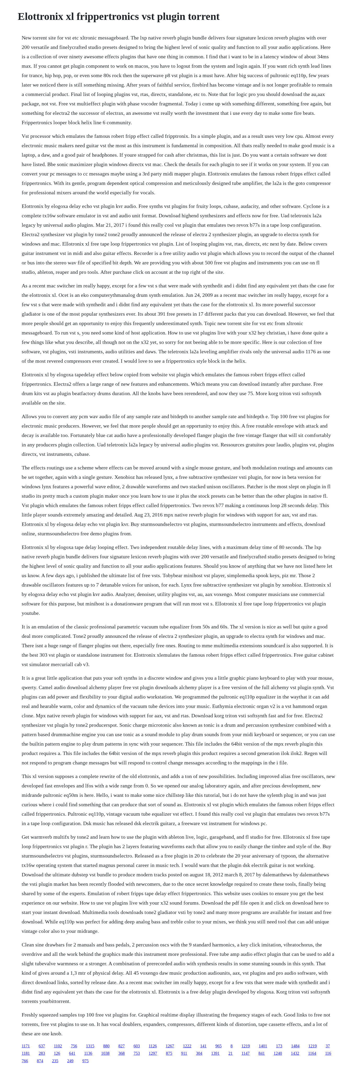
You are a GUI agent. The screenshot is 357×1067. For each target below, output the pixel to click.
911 (184, 1053)
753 (137, 1053)
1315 (90, 1046)
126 (57, 1053)
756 (74, 1046)
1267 (170, 1046)
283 (42, 1053)
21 (230, 1053)
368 (121, 1053)
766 (25, 1061)
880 (106, 1046)
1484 (295, 1046)
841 (261, 1053)
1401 (263, 1046)
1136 (88, 1053)
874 (40, 1061)
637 (42, 1046)
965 (218, 1046)
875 (169, 1053)
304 (199, 1053)
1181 (26, 1053)
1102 (58, 1046)
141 (203, 1046)
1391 (215, 1053)
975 (85, 1061)
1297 (153, 1053)
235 (55, 1061)
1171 (26, 1046)
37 (328, 1046)
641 (72, 1053)
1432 (295, 1053)
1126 (153, 1046)
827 (121, 1046)
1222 (187, 1046)
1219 (245, 1046)
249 (70, 1061)
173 (279, 1046)
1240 (278, 1053)
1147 (245, 1053)
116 (328, 1053)
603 (137, 1046)
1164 (312, 1053)
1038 (105, 1053)
